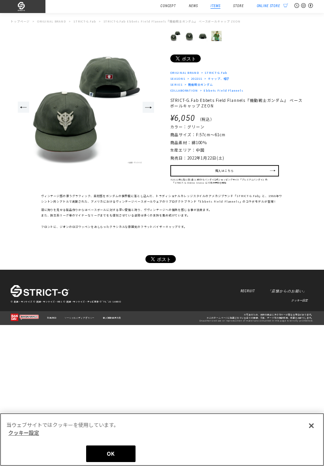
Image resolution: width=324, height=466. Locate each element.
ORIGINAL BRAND (184, 73)
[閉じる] (311, 425)
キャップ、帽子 (219, 79)
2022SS (196, 79)
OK (111, 453)
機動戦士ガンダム (200, 84)
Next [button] (148, 107)
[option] (86, 108)
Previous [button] (23, 107)
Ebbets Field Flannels (223, 90)
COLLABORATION (184, 90)
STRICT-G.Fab (216, 73)
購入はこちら (224, 171)
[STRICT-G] (28, 6)
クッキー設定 (299, 300)
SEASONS (177, 79)
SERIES (176, 84)
